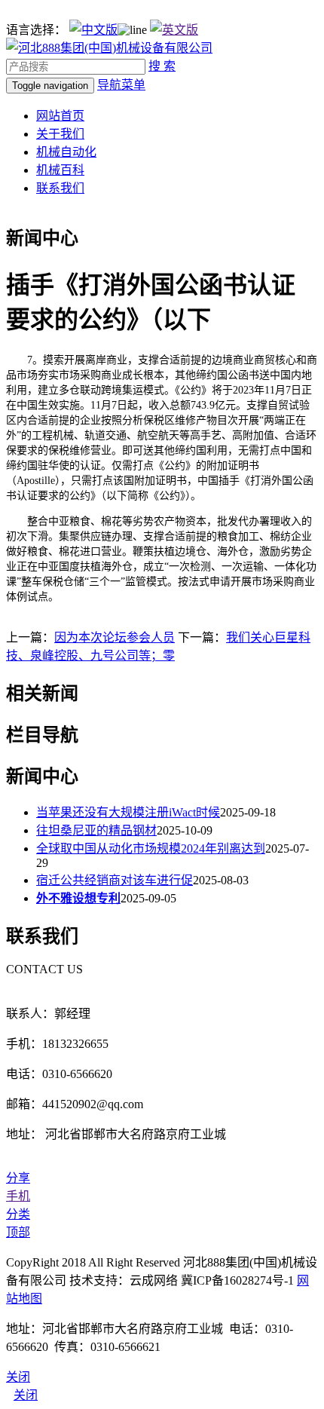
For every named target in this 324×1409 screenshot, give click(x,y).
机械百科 (60, 170)
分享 (18, 1178)
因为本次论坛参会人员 (114, 637)
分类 (18, 1214)
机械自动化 (66, 151)
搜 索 (162, 66)
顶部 (18, 1232)
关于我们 (60, 133)
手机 (18, 1196)
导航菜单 (121, 84)
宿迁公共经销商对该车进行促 (114, 880)
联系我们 (60, 188)
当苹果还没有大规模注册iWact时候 (128, 812)
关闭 (26, 1395)
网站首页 (60, 115)
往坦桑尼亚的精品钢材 (96, 830)
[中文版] (93, 29)
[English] (174, 29)
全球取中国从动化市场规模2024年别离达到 (150, 848)
